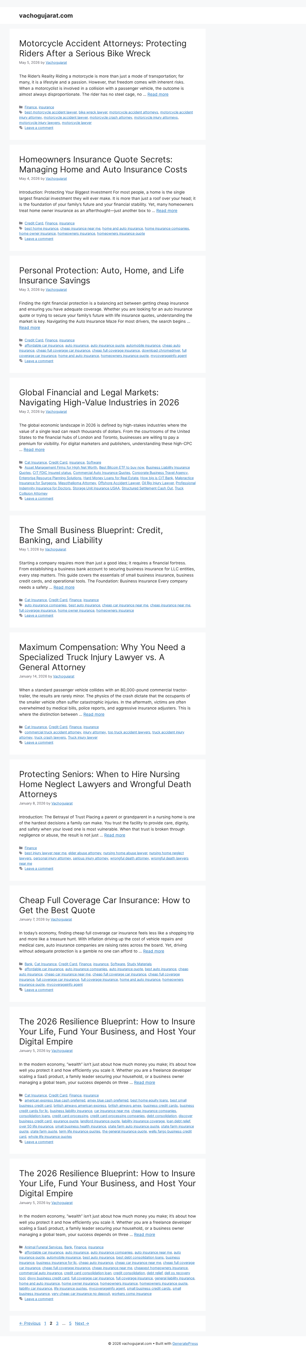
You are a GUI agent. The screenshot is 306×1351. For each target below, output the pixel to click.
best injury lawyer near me (45, 853)
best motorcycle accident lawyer (51, 112)
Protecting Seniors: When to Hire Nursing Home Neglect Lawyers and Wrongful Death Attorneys (105, 784)
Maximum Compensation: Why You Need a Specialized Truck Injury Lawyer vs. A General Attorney (102, 657)
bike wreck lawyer (93, 112)
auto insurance (77, 345)
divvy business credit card (48, 1278)
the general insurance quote (124, 1131)
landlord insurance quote (100, 1121)
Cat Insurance (36, 462)
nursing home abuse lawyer (125, 853)
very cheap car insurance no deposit (81, 1294)
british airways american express (80, 1105)
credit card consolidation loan (87, 1273)
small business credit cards (149, 1288)
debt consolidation (162, 1116)
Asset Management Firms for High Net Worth (61, 467)
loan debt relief (178, 1121)
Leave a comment (39, 128)
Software (94, 462)
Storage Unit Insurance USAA (96, 488)
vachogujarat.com (46, 15)
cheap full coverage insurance (116, 350)
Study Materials (139, 964)
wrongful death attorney (129, 858)
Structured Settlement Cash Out (147, 488)
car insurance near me (111, 1111)
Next (82, 1323)
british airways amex (125, 1105)
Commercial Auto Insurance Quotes (101, 473)
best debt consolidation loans (140, 1257)
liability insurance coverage (143, 1121)
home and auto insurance (122, 228)
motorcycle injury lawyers (39, 123)
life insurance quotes (70, 1288)
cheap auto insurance (96, 1263)
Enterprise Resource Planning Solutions (50, 478)
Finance (31, 107)
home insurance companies (167, 228)
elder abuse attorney (84, 853)
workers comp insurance (132, 1294)
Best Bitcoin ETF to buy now (121, 467)
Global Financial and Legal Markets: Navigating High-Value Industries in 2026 (99, 397)
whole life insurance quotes (50, 1136)
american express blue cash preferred (55, 1100)
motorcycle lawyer (77, 123)
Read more (158, 94)
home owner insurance (37, 233)
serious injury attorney (90, 858)
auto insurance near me (153, 1252)
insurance (46, 107)
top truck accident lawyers (129, 732)
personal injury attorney (52, 858)
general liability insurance (174, 1278)
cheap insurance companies (153, 1111)
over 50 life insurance (36, 1126)
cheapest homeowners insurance (161, 1268)
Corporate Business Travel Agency (160, 473)
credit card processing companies (117, 1116)
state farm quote (43, 1131)
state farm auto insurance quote (133, 1126)
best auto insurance (84, 605)
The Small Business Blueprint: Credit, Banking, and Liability (91, 535)
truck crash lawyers (50, 737)
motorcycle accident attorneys (133, 112)
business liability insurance (71, 1111)
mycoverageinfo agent (169, 356)
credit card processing (70, 1116)
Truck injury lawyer (83, 737)
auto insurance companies (46, 605)
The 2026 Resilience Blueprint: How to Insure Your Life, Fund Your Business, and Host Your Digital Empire (107, 1031)
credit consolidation (129, 1273)
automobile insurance (143, 345)
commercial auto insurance (40, 1273)
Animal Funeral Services (43, 1247)
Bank (29, 964)
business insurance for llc (56, 1263)
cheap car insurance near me (125, 605)
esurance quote (66, 1121)
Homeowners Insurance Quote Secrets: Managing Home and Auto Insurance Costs (103, 164)
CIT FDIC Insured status (52, 473)
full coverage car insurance (57, 979)
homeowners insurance (76, 233)
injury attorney (94, 732)
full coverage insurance (37, 610)
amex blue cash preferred (107, 1100)
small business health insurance (80, 1126)
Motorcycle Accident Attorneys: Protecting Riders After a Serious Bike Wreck (102, 48)
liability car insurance (35, 1288)
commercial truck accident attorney (53, 732)
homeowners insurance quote (121, 233)
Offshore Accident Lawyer (119, 483)
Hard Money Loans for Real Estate (110, 478)
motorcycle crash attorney (111, 117)
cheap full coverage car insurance (63, 350)
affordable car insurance (44, 345)
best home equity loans (149, 1100)
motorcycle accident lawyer (66, 117)
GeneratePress (185, 1343)
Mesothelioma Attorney (77, 483)
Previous (30, 1323)
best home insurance (41, 228)
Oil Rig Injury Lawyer (158, 483)
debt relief (155, 1273)
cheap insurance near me (80, 228)
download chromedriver (161, 350)
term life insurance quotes (79, 1131)
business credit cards (160, 1105)
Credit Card (34, 223)
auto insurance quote (107, 345)
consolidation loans (34, 1116)
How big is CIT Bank (156, 478)
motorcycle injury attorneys (156, 117)
